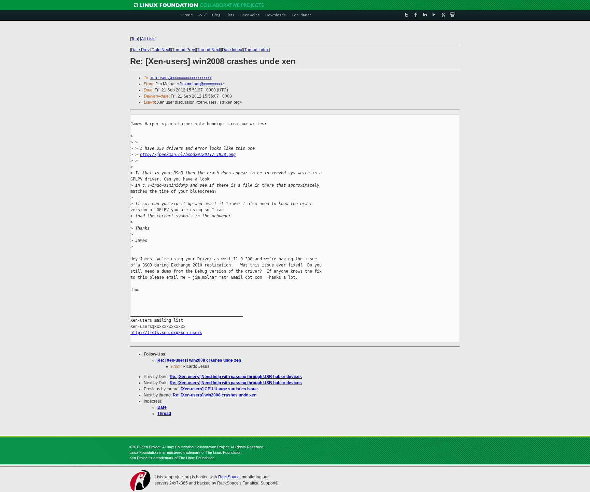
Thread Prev (183, 49)
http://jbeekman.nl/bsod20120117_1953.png (188, 154)
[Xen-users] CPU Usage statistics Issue (219, 389)
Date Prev (140, 49)
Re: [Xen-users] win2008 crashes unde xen (199, 360)
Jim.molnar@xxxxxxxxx (200, 84)
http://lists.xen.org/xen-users (166, 332)
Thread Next (208, 49)
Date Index (232, 49)
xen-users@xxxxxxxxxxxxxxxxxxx (181, 77)
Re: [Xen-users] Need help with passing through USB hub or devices (236, 376)
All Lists (148, 39)
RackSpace (229, 477)
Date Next (161, 49)
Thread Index (256, 49)
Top (134, 39)
